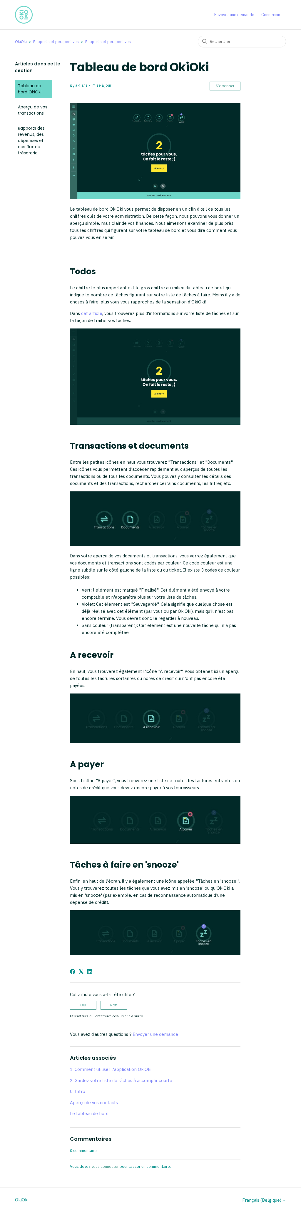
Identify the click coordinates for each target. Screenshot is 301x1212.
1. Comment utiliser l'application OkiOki (110, 1069)
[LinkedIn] (89, 971)
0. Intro (77, 1091)
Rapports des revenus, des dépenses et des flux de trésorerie (31, 140)
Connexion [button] (270, 14)
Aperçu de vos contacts (94, 1102)
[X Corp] (81, 971)
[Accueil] (24, 15)
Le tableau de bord (89, 1113)
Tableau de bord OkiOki (29, 89)
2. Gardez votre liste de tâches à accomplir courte (121, 1080)
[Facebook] (72, 971)
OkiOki (21, 41)
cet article (91, 313)
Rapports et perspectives (56, 41)
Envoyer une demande (234, 14)
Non (113, 1005)
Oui (83, 1005)
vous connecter (105, 1166)
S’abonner (225, 85)
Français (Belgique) (262, 1200)
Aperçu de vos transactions (32, 110)
